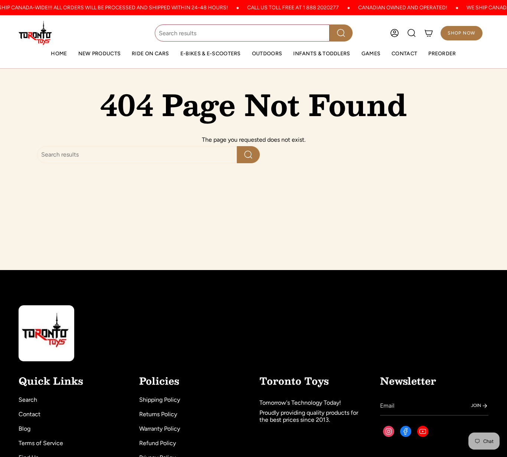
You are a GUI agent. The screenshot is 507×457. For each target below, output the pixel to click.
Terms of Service (41, 443)
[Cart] (428, 33)
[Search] (341, 33)
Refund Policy (157, 443)
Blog (24, 428)
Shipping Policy (159, 399)
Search (28, 399)
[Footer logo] (46, 333)
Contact (29, 414)
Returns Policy (158, 414)
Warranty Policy (159, 428)
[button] (150, 54)
